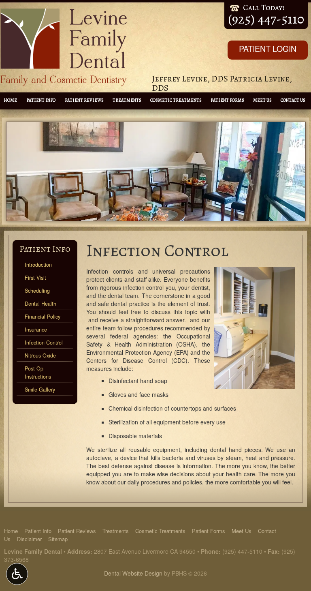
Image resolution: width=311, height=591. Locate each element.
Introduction (38, 264)
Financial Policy (42, 316)
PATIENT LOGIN (267, 48)
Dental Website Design (133, 573)
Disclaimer (29, 539)
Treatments (127, 100)
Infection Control (44, 342)
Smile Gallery (40, 389)
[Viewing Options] (17, 574)
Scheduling (37, 290)
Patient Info (40, 100)
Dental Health (40, 303)
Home (10, 100)
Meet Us (262, 100)
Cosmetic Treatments (176, 100)
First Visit (35, 277)
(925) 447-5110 (242, 551)
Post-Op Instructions (38, 372)
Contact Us (293, 100)
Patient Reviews (84, 100)
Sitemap (58, 539)
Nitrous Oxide (40, 355)
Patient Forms (227, 100)
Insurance (36, 329)
